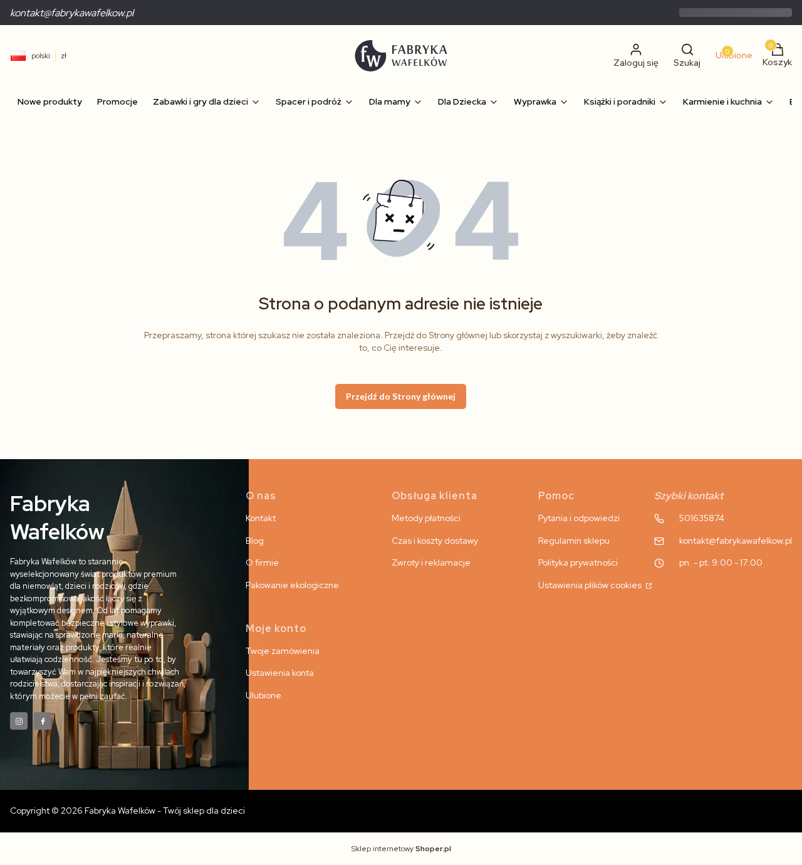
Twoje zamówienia (283, 650)
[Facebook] (42, 721)
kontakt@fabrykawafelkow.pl (71, 12)
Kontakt (261, 518)
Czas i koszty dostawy (435, 540)
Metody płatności (426, 518)
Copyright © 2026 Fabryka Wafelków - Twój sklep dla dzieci (127, 810)
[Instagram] (19, 721)
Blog (255, 540)
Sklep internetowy (401, 849)
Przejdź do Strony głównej (401, 396)
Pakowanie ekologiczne (292, 585)
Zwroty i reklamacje (431, 562)
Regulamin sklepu (574, 540)
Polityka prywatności (578, 562)
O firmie (262, 562)
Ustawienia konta (280, 672)
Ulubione (263, 695)
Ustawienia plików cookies (590, 585)
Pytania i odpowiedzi (579, 518)
